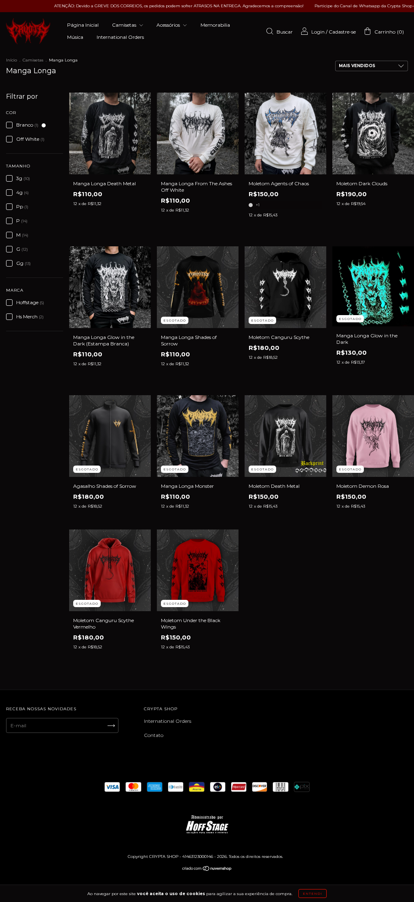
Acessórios (168, 25)
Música (75, 37)
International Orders (120, 37)
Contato (153, 735)
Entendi (312, 893)
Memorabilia (215, 25)
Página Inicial (83, 25)
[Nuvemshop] (207, 869)
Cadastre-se (342, 32)
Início (11, 60)
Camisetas (124, 25)
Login (318, 32)
